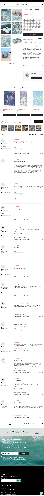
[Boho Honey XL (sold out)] (36, 26)
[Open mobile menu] (2, 4)
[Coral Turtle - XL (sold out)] (24, 26)
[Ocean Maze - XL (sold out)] (30, 20)
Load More (11, 63)
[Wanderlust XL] (39, 20)
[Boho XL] (27, 26)
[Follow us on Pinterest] (13, 489)
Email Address (4, 478)
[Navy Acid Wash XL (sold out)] (33, 20)
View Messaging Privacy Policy (16, 461)
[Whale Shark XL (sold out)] (39, 23)
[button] (4, 128)
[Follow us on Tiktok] (2, 489)
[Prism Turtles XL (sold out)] (30, 26)
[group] (7, 121)
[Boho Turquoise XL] (36, 20)
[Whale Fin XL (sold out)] (33, 26)
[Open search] (4, 4)
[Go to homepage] (22, 4)
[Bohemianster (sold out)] (27, 23)
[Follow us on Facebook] (5, 489)
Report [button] (25, 153)
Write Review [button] (38, 121)
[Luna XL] (24, 23)
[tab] (33, 135)
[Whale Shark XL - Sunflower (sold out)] (30, 29)
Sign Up (24, 453)
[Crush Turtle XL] (33, 23)
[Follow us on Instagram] (7, 489)
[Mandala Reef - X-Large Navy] (24, 20)
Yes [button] (23, 153)
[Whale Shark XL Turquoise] (36, 23)
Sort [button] (2, 134)
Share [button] (28, 153)
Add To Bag (36, 78)
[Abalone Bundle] (27, 76)
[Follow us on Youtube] (10, 489)
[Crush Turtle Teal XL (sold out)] (30, 23)
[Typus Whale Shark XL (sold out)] (27, 29)
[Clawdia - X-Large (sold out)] (39, 26)
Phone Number (4, 451)
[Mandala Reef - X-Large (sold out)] (27, 20)
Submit (19, 480)
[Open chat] (41, 493)
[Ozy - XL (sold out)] (24, 29)
